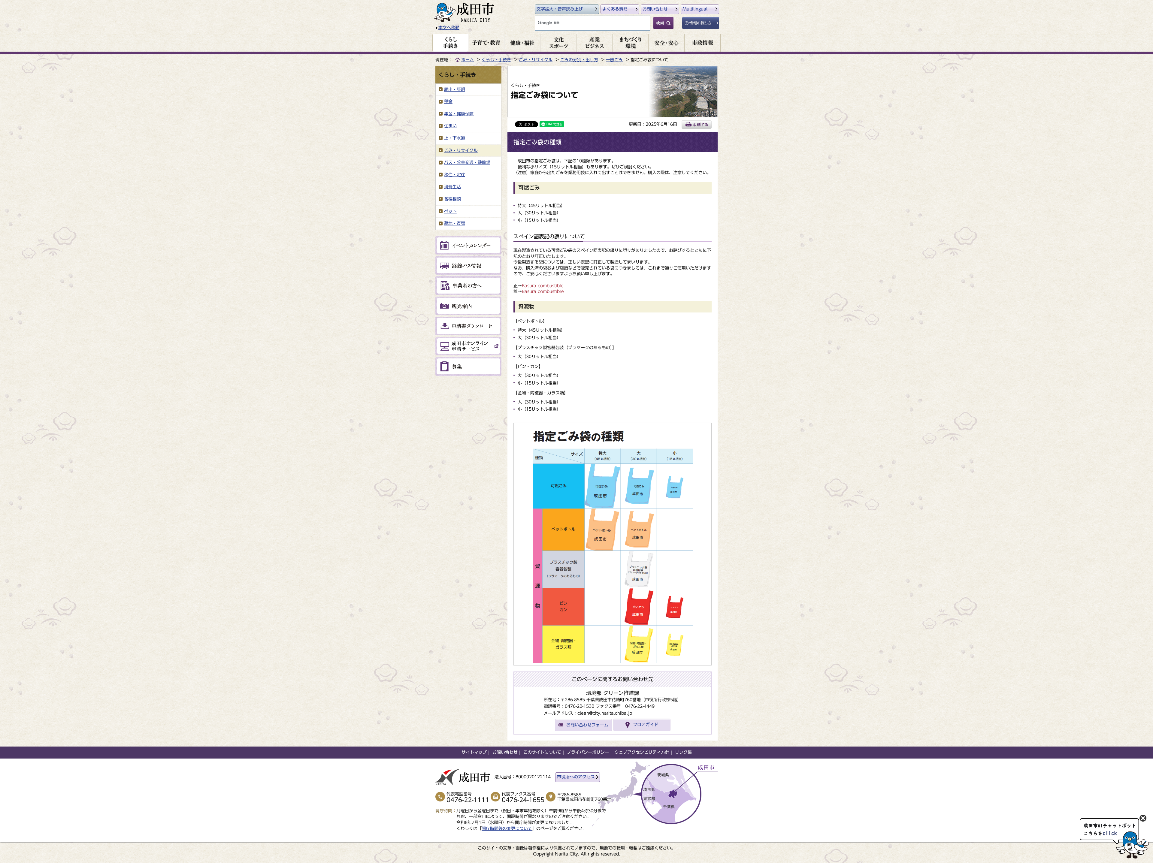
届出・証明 (454, 89)
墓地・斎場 (454, 223)
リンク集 (683, 752)
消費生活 (452, 187)
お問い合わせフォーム (587, 725)
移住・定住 (454, 175)
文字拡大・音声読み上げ (560, 9)
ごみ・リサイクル (535, 60)
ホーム (467, 60)
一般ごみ (614, 60)
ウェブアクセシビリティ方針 (642, 752)
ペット (450, 211)
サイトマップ (474, 752)
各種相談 (452, 199)
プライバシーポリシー (588, 752)
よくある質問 (615, 9)
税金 (448, 101)
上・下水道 (454, 138)
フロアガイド (645, 725)
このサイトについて (542, 752)
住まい (450, 126)
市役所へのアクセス (576, 777)
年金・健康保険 (459, 114)
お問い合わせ (655, 9)
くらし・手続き (496, 60)
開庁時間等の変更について (507, 828)
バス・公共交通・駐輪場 (467, 162)
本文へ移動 (448, 28)
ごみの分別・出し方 (579, 60)
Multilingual (694, 9)
